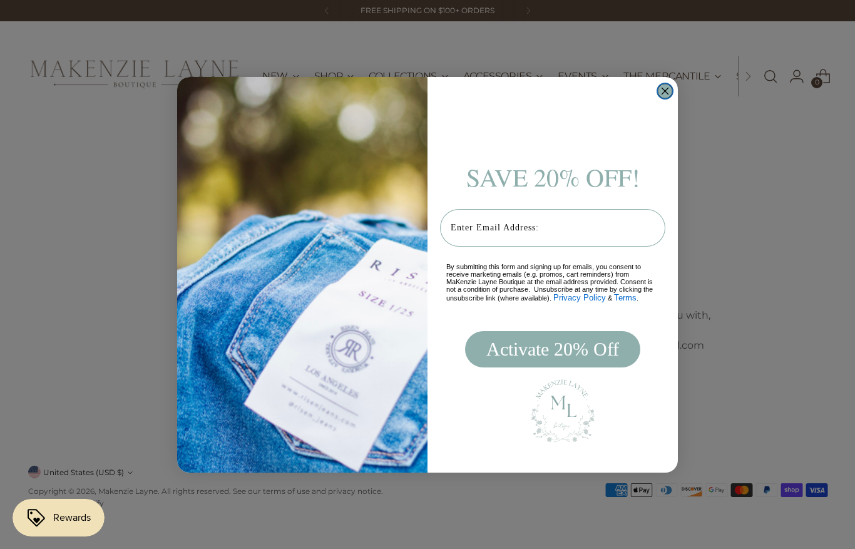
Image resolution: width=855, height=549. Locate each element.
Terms (625, 297)
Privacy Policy (579, 297)
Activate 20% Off (552, 349)
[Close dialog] (665, 91)
